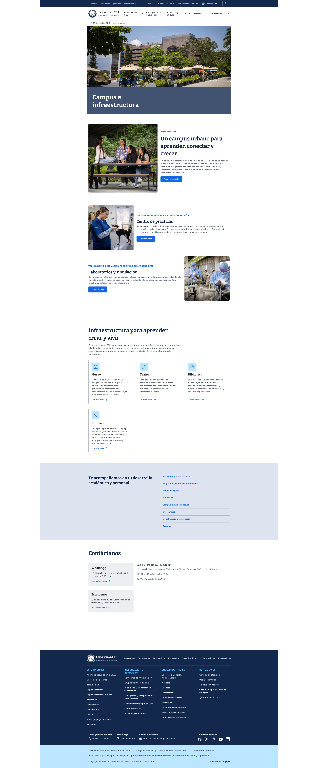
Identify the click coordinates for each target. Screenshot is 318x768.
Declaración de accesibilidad (172, 750)
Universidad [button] (216, 14)
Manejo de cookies (144, 750)
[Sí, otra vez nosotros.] (220, 761)
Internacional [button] (195, 14)
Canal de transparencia (203, 750)
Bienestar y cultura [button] (173, 13)
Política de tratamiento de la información (109, 750)
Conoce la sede (171, 179)
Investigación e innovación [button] (153, 13)
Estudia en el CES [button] (130, 13)
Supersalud (203, 755)
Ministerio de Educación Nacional (154, 755)
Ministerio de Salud (185, 755)
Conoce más (146, 239)
